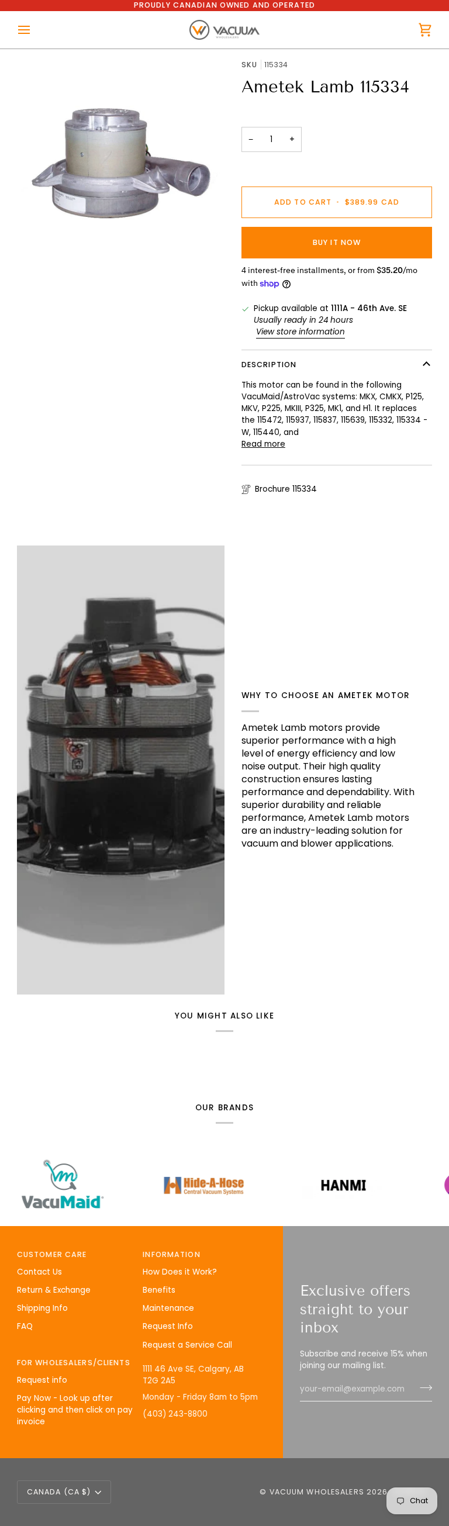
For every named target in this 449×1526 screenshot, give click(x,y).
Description (268, 365)
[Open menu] (34, 30)
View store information (300, 331)
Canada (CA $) (59, 1492)
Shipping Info (42, 1308)
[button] (201, 1360)
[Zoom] (120, 163)
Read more (263, 444)
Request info (42, 1380)
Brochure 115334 (286, 489)
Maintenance (168, 1308)
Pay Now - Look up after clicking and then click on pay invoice (75, 1410)
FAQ (25, 1326)
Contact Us (39, 1272)
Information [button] (171, 1254)
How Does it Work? (180, 1272)
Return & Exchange (54, 1290)
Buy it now (337, 242)
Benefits (159, 1290)
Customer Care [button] (52, 1254)
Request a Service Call (187, 1345)
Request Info (168, 1326)
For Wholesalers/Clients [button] (73, 1363)
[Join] (422, 1388)
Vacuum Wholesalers (317, 1492)
